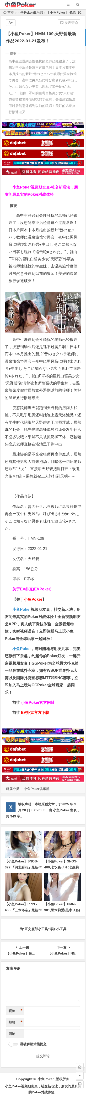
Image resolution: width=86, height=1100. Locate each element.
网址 (12, 1034)
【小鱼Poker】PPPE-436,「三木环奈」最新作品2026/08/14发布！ (23, 910)
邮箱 (15, 1022)
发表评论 (71, 23)
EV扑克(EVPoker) (35, 589)
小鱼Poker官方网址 (38, 702)
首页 (10, 12)
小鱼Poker (21, 609)
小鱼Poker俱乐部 (30, 12)
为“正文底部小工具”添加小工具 (43, 929)
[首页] (80, 1067)
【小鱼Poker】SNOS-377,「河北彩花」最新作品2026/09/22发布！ (23, 867)
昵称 (15, 1010)
